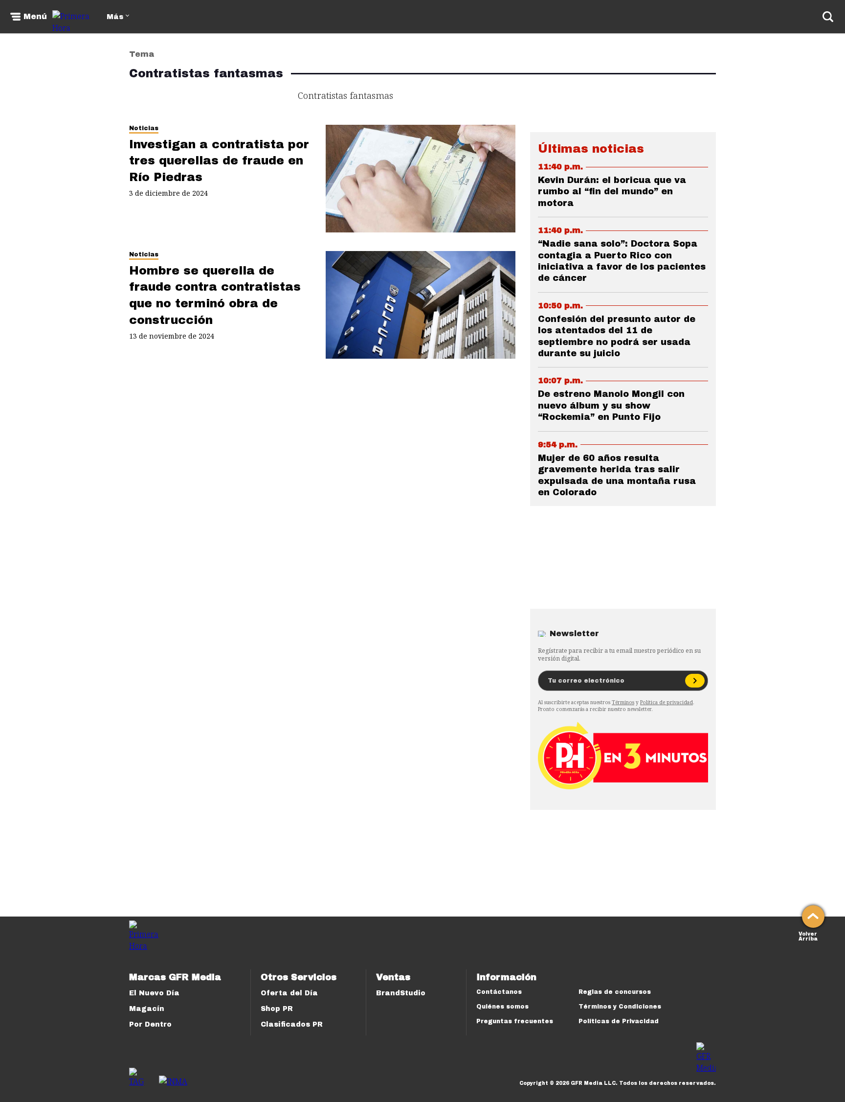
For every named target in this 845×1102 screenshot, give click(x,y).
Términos (623, 702)
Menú (35, 17)
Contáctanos (499, 991)
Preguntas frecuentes (514, 1021)
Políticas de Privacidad (618, 1021)
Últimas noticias (591, 148)
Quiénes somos (502, 1006)
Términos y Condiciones (619, 1006)
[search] (828, 16)
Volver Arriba (808, 935)
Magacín (146, 1008)
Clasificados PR (292, 1024)
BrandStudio (400, 993)
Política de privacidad (666, 702)
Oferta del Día (289, 993)
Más (115, 17)
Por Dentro (150, 1024)
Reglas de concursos (614, 991)
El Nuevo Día (154, 993)
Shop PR (277, 1008)
